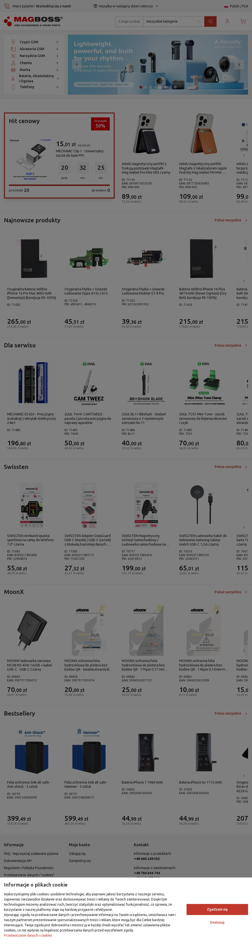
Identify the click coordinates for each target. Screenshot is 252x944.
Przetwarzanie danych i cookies (28, 935)
